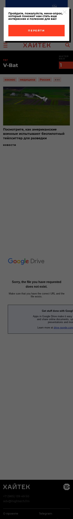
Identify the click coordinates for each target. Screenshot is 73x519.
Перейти (36, 30)
